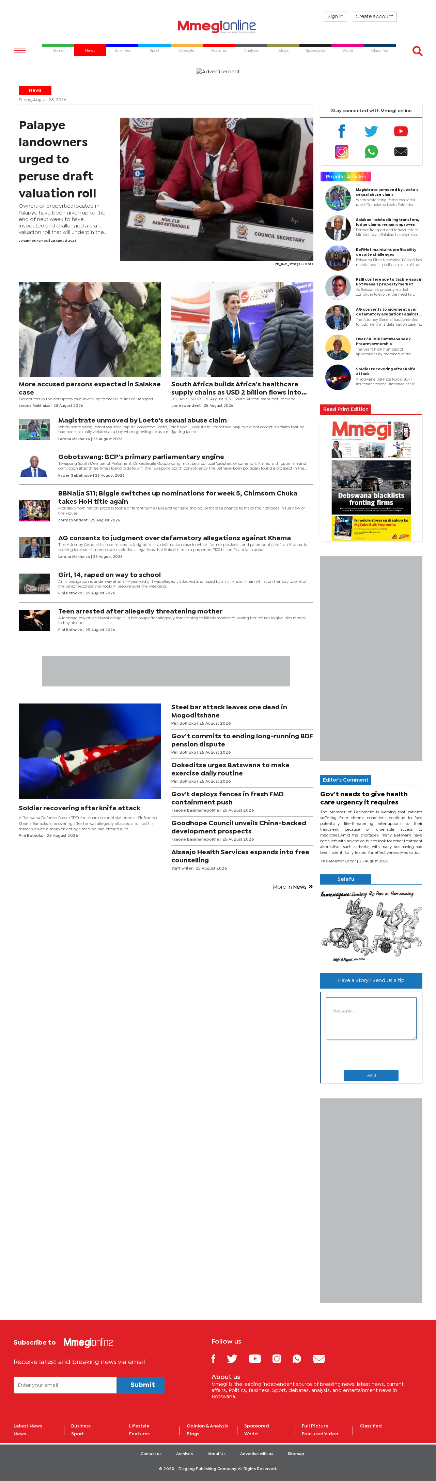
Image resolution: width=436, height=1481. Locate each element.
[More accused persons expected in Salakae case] (90, 329)
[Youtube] (401, 131)
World (251, 1434)
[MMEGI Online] (217, 26)
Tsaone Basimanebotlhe (195, 810)
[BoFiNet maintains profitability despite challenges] (335, 258)
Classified (371, 1426)
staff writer (182, 868)
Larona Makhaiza (35, 406)
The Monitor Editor (338, 861)
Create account (374, 17)
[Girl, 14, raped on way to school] (34, 584)
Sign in (335, 17)
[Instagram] (341, 152)
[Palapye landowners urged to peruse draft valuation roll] (216, 189)
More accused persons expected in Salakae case (90, 389)
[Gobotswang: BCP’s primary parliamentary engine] (34, 466)
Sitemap (296, 1454)
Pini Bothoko (70, 593)
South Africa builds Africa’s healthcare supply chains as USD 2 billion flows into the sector (236, 389)
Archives (184, 1454)
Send (371, 1075)
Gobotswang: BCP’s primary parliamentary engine (141, 457)
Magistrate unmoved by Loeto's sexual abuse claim (142, 421)
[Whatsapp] (371, 152)
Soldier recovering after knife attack (79, 808)
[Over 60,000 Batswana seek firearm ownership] (335, 347)
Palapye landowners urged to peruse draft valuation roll (57, 160)
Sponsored (256, 1426)
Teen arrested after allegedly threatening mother (140, 611)
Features (139, 1434)
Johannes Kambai (34, 240)
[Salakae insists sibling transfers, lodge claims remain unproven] (335, 228)
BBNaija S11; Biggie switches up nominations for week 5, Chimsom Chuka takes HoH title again (177, 498)
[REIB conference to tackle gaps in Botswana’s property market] (335, 288)
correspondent (186, 406)
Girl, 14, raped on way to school (109, 575)
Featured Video (320, 1434)
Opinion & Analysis (207, 1426)
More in (290, 887)
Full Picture (315, 1426)
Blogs (193, 1434)
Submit (142, 1385)
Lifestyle (139, 1426)
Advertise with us (256, 1454)
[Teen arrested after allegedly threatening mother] (34, 620)
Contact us (151, 1454)
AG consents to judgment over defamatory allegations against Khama (174, 538)
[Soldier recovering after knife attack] (90, 751)
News (35, 90)
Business (81, 1426)
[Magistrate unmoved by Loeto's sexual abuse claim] (34, 429)
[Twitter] (371, 131)
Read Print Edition (346, 410)
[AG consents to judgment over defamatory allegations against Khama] (34, 547)
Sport (77, 1434)
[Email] (401, 152)
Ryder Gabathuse (75, 475)
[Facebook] (341, 131)
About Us (216, 1454)
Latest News (28, 1426)
